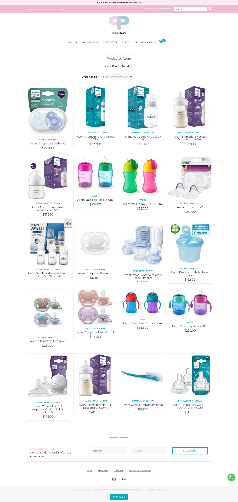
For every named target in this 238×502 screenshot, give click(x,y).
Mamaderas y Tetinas (95, 132)
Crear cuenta (150, 8)
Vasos (95, 196)
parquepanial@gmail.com (51, 9)
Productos (89, 42)
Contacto (109, 42)
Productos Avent (48, 139)
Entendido (119, 497)
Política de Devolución (138, 42)
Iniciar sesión (164, 8)
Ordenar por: (90, 76)
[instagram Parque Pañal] (113, 433)
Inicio (72, 42)
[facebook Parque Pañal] (124, 433)
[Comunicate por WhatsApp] (231, 477)
